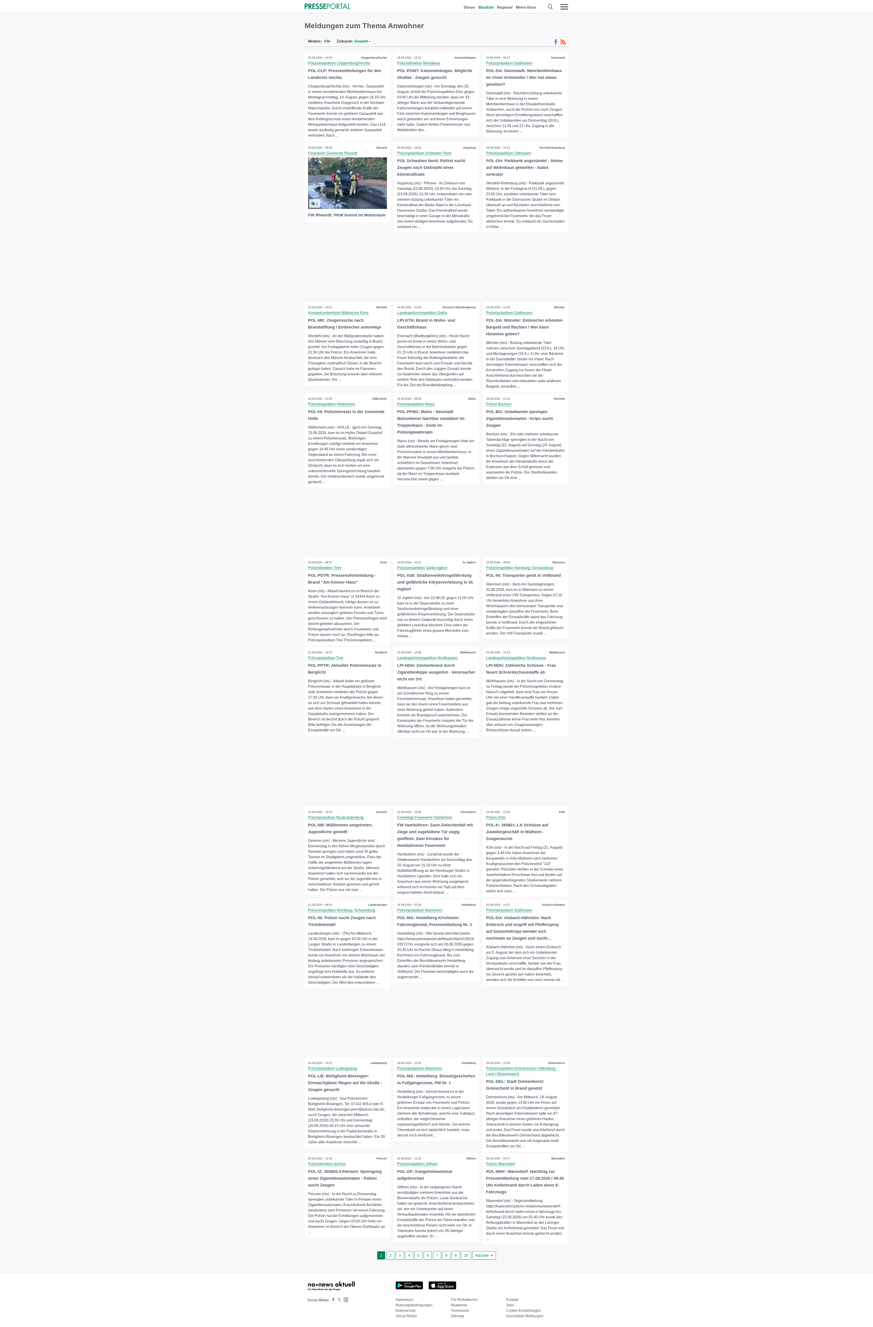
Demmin (381, 812)
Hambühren (468, 812)
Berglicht (381, 652)
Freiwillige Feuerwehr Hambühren (424, 817)
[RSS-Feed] (563, 42)
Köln (562, 812)
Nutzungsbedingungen (414, 1305)
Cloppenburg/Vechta (374, 57)
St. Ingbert (469, 562)
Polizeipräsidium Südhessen (509, 63)
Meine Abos (526, 7)
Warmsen (558, 562)
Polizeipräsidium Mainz (416, 404)
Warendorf (558, 1158)
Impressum (404, 1300)
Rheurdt (381, 147)
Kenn (383, 562)
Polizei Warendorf (500, 1164)
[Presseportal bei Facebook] (331, 1300)
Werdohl (381, 307)
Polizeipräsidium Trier (325, 658)
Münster (559, 307)
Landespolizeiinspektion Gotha (422, 313)
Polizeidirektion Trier (324, 568)
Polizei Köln (496, 817)
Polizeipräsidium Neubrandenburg (336, 817)
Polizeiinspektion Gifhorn (417, 1164)
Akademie (459, 1305)
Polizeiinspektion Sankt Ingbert (422, 568)
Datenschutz (406, 1310)
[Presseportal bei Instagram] (344, 1299)
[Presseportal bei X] (337, 1300)
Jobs (510, 1305)
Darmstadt (558, 57)
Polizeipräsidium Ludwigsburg (332, 1068)
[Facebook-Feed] (555, 42)
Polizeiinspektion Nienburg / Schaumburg (519, 568)
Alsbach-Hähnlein (553, 904)
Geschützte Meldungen (524, 1316)
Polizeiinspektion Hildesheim (331, 404)
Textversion (460, 1310)
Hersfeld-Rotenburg (552, 147)
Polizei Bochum (499, 404)
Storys (469, 7)
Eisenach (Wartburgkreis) (459, 307)
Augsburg (469, 147)
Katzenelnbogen (465, 57)
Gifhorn (471, 1158)
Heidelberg (469, 904)
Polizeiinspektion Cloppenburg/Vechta (339, 63)
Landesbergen (377, 904)
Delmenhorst (556, 1063)
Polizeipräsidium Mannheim (419, 910)
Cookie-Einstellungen (523, 1310)
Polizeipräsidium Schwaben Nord (424, 153)
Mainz (472, 398)
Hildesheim (379, 398)
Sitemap (457, 1316)
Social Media (406, 1316)
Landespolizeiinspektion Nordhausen (427, 658)
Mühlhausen (468, 652)
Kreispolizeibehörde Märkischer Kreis (338, 313)
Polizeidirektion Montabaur (418, 63)
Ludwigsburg (378, 1063)
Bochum (559, 398)
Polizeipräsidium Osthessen (508, 153)
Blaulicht (486, 7)
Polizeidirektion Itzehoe (327, 1164)
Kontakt (512, 1300)
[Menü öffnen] (564, 7)
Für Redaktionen (464, 1300)
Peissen (381, 1158)
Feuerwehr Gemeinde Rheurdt (332, 153)
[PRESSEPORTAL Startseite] (327, 7)
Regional (504, 7)
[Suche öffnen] (550, 7)
